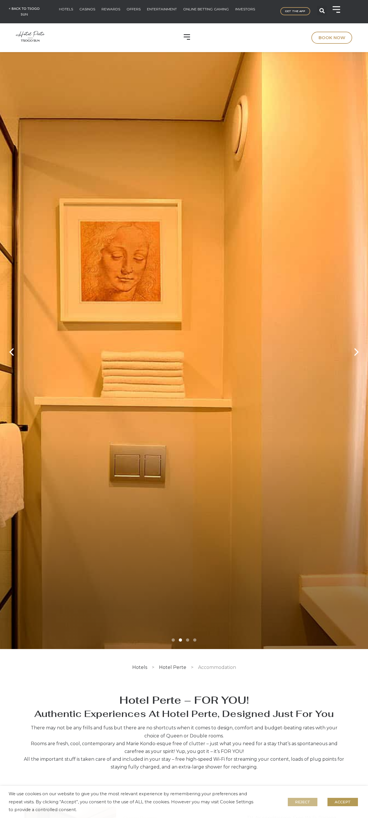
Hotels (139, 667)
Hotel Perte (172, 667)
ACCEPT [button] (343, 802)
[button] (322, 10)
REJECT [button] (302, 802)
